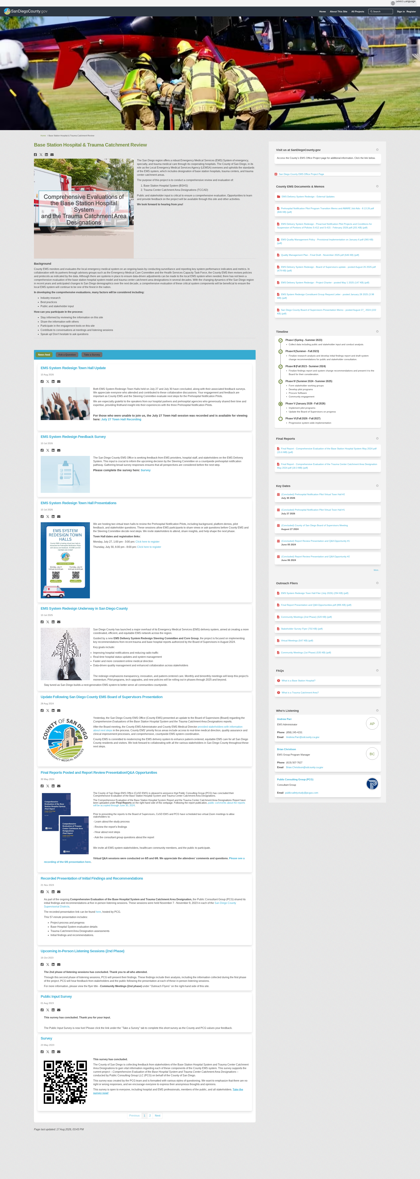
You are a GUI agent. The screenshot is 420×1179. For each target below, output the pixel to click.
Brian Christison (286, 749)
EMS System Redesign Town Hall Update (73, 368)
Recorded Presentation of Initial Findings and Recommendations (92, 878)
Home (43, 136)
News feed (44, 354)
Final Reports (285, 438)
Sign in (401, 11)
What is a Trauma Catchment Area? (300, 692)
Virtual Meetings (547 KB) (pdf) (297, 640)
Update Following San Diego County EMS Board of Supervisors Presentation (101, 697)
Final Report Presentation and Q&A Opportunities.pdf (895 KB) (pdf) (316, 605)
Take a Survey (92, 354)
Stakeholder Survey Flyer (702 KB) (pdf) (302, 628)
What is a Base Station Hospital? (298, 680)
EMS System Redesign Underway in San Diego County (84, 608)
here (98, 911)
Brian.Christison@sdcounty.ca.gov (304, 767)
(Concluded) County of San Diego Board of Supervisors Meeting (314, 525)
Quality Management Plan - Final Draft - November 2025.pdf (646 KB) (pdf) (320, 255)
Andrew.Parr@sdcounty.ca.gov (302, 737)
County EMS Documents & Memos (300, 186)
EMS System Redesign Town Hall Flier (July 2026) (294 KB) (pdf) (314, 593)
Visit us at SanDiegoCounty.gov (298, 150)
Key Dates (283, 486)
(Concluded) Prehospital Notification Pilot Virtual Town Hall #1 (313, 509)
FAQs (280, 670)
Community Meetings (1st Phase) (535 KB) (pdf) (306, 652)
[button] (36, 154)
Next (157, 1115)
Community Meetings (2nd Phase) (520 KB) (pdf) (306, 617)
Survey (46, 1038)
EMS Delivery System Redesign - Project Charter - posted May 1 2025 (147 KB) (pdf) (325, 282)
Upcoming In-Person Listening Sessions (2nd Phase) (82, 951)
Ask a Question (67, 354)
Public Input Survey (56, 996)
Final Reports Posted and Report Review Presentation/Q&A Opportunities (99, 772)
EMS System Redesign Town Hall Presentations (78, 503)
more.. (376, 570)
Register (411, 11)
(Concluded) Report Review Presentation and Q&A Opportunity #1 (315, 541)
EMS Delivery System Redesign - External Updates (308, 196)
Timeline (282, 331)
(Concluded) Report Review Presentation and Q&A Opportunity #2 (315, 556)
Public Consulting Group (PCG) (295, 779)
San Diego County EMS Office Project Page (301, 174)
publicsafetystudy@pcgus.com (301, 792)
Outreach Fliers (287, 583)
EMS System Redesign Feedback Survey (73, 437)
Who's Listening (287, 710)
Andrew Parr (284, 719)
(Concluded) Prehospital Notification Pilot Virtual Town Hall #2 (313, 494)
